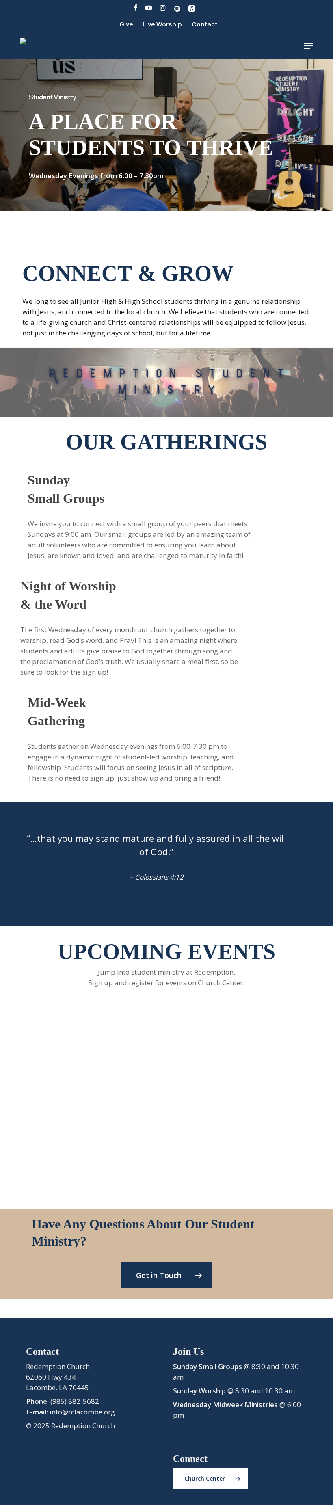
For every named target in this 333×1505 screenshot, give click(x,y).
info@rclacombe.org (82, 1411)
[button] (308, 46)
